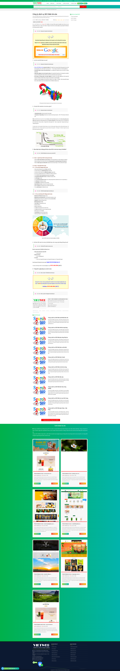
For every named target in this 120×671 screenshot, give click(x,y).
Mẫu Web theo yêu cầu (78, 0)
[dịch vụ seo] (50, 51)
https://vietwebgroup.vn (52, 306)
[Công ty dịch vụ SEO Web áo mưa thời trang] (40, 401)
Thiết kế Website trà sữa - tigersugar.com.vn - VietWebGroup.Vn (71, 574)
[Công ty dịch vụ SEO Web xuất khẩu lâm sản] (40, 320)
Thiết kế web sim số (73, 650)
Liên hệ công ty (54, 658)
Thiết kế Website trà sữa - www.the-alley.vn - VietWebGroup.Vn (42, 574)
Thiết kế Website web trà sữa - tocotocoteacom (43, 624)
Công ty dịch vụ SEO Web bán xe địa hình (57, 347)
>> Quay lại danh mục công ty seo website (51, 420)
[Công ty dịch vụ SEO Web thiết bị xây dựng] (40, 330)
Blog (86, 3)
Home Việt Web (59, 0)
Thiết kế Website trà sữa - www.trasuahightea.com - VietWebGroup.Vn (44, 524)
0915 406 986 (51, 303)
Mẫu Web (80, 3)
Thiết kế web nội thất (73, 660)
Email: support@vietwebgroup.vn (49, 0)
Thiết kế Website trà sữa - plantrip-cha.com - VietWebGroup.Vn (70, 473)
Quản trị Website (73, 18)
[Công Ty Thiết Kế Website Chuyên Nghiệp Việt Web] (37, 3)
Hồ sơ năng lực (54, 648)
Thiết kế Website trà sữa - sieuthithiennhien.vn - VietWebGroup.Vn (71, 524)
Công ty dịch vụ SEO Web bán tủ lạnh (56, 357)
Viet (38, 283)
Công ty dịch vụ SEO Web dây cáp (55, 377)
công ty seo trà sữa (53, 310)
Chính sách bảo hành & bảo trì (56, 656)
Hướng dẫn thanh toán (55, 650)
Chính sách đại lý (54, 660)
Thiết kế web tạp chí (73, 658)
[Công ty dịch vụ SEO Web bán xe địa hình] (40, 350)
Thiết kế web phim (73, 654)
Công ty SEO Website (74, 16)
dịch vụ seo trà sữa (59, 310)
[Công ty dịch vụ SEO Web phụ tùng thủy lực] (40, 340)
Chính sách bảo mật (54, 654)
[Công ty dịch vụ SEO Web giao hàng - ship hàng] (40, 411)
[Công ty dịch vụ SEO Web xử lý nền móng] (40, 370)
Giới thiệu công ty (54, 646)
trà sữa (40, 310)
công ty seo (43, 310)
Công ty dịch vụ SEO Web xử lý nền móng (57, 367)
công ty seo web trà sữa (65, 310)
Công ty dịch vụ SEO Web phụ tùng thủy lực (58, 337)
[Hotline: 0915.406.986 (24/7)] (3, 668)
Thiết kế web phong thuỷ (74, 646)
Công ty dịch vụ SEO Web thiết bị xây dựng (58, 327)
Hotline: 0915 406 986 (38, 0)
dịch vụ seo (47, 310)
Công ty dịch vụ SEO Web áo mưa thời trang (58, 398)
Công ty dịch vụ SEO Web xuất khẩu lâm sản (58, 317)
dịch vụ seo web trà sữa (36, 312)
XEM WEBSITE (55, 483)
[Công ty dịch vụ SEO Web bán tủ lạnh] (40, 360)
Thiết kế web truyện (73, 652)
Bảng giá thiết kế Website (68, 0)
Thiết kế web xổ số (73, 648)
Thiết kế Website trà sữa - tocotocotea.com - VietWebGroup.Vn (43, 473)
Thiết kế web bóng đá (73, 656)
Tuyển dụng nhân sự (54, 652)
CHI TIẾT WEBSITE (37, 483)
